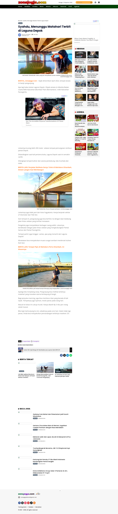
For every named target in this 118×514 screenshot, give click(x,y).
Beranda (20, 20)
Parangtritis (36, 341)
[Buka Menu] (99, 2)
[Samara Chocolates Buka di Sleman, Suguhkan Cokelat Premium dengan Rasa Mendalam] (25, 427)
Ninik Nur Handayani (26, 34)
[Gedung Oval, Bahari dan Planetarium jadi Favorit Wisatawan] (25, 416)
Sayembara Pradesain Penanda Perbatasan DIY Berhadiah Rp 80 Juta (80, 153)
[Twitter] (64, 355)
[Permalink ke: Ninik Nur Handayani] (20, 34)
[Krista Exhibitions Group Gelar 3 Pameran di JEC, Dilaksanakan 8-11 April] (25, 473)
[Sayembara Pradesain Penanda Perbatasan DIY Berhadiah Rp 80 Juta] (80, 146)
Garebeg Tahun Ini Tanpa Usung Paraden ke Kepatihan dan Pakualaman (92, 139)
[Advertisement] (59, 14)
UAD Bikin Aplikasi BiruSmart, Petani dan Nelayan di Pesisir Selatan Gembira (26, 376)
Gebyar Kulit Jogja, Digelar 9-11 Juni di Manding (80, 139)
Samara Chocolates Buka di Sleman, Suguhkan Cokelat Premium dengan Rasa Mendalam (50, 427)
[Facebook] (61, 355)
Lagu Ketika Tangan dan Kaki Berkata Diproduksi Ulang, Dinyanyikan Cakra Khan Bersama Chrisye (93, 104)
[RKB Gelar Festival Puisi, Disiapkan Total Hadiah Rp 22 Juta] (80, 54)
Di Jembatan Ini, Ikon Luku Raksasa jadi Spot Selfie (62, 375)
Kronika (22, 371)
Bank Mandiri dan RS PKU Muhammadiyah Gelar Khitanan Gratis (80, 124)
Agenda (78, 120)
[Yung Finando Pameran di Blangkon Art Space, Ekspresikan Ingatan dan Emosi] (80, 97)
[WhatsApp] (70, 355)
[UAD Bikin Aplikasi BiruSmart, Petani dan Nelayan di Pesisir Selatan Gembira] (26, 367)
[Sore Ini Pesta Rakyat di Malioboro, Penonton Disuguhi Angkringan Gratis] (80, 83)
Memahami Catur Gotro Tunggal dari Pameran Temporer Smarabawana (92, 89)
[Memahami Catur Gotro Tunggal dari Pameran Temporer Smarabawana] (93, 83)
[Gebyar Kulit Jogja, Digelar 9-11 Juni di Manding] (80, 132)
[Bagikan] (70, 35)
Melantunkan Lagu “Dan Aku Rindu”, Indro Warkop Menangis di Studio (92, 75)
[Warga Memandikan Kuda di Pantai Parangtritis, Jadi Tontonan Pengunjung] (45, 367)
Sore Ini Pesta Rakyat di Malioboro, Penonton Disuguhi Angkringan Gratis (80, 89)
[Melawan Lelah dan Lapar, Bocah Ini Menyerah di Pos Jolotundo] (25, 439)
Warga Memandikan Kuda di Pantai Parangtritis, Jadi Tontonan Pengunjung (45, 376)
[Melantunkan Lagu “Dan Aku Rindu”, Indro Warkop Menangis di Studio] (93, 69)
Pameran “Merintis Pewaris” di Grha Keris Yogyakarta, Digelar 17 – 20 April (92, 153)
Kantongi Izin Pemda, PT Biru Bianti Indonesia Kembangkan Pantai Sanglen (49, 460)
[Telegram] (67, 355)
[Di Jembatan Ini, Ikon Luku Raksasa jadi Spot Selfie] (63, 367)
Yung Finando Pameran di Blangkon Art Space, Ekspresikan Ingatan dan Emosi (80, 104)
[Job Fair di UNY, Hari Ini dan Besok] (93, 118)
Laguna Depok (27, 341)
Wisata (20, 23)
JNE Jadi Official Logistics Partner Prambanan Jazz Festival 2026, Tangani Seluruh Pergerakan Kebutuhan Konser (92, 61)
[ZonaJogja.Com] (32, 2)
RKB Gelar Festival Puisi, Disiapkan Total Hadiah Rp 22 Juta (80, 61)
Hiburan (78, 57)
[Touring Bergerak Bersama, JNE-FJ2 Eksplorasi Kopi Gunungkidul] (25, 450)
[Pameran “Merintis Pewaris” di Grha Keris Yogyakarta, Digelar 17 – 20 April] (93, 146)
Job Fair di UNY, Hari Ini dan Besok (92, 124)
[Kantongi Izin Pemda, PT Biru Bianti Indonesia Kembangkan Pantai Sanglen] (25, 461)
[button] (91, 2)
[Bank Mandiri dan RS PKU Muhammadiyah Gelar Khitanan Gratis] (80, 118)
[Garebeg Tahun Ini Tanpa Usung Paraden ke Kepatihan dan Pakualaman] (93, 132)
